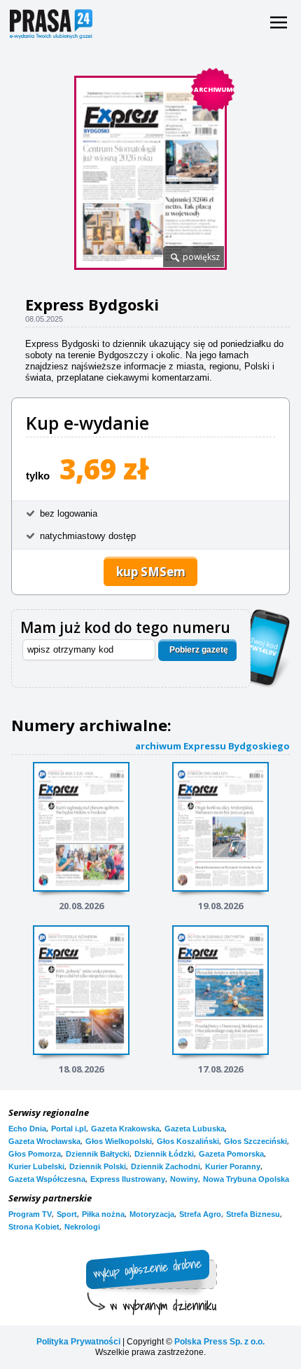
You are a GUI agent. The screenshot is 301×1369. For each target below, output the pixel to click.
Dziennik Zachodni (165, 1166)
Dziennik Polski (97, 1166)
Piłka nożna (103, 1214)
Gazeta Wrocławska (44, 1141)
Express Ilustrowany (127, 1179)
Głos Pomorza (34, 1154)
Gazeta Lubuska (194, 1128)
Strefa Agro (200, 1214)
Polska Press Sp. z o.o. (219, 1342)
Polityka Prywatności (78, 1342)
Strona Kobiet (33, 1226)
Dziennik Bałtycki (98, 1154)
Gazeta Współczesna (46, 1179)
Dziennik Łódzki (164, 1154)
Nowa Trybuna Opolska (246, 1179)
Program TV (30, 1214)
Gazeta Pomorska (231, 1154)
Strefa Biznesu (253, 1214)
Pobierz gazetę (198, 650)
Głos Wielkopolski (118, 1141)
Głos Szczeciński (255, 1141)
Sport (67, 1214)
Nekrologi (82, 1226)
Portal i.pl (68, 1128)
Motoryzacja (152, 1214)
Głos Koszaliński (188, 1141)
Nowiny (184, 1179)
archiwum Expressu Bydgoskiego (212, 745)
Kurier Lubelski (36, 1166)
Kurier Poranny (232, 1166)
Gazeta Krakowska (125, 1128)
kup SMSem (151, 572)
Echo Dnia (27, 1128)
